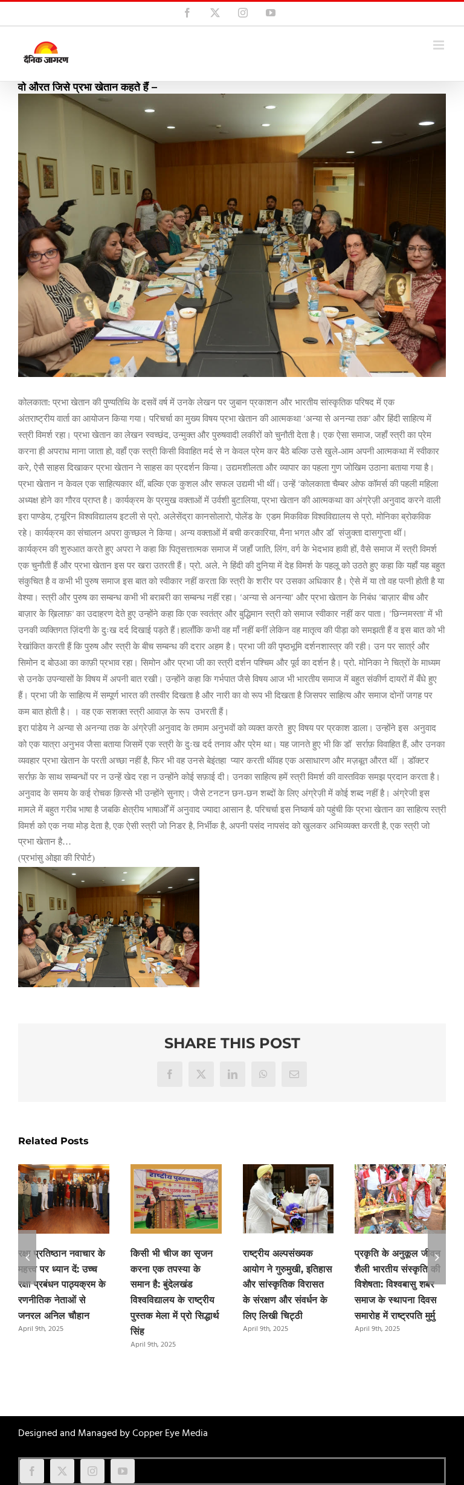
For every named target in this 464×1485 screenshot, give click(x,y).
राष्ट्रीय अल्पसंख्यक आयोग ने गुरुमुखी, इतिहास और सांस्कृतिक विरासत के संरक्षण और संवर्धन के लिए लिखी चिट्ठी (287, 1285)
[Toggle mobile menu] (439, 45)
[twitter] (62, 1471)
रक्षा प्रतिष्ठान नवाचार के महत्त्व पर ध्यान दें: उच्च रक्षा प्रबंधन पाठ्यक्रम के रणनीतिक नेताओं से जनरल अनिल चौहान (62, 1285)
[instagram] (92, 1471)
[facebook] (32, 1471)
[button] (27, 1257)
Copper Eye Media (170, 1434)
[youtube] (123, 1471)
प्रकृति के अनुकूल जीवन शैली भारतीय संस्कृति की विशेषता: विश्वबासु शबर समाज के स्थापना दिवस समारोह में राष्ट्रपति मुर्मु (397, 1285)
